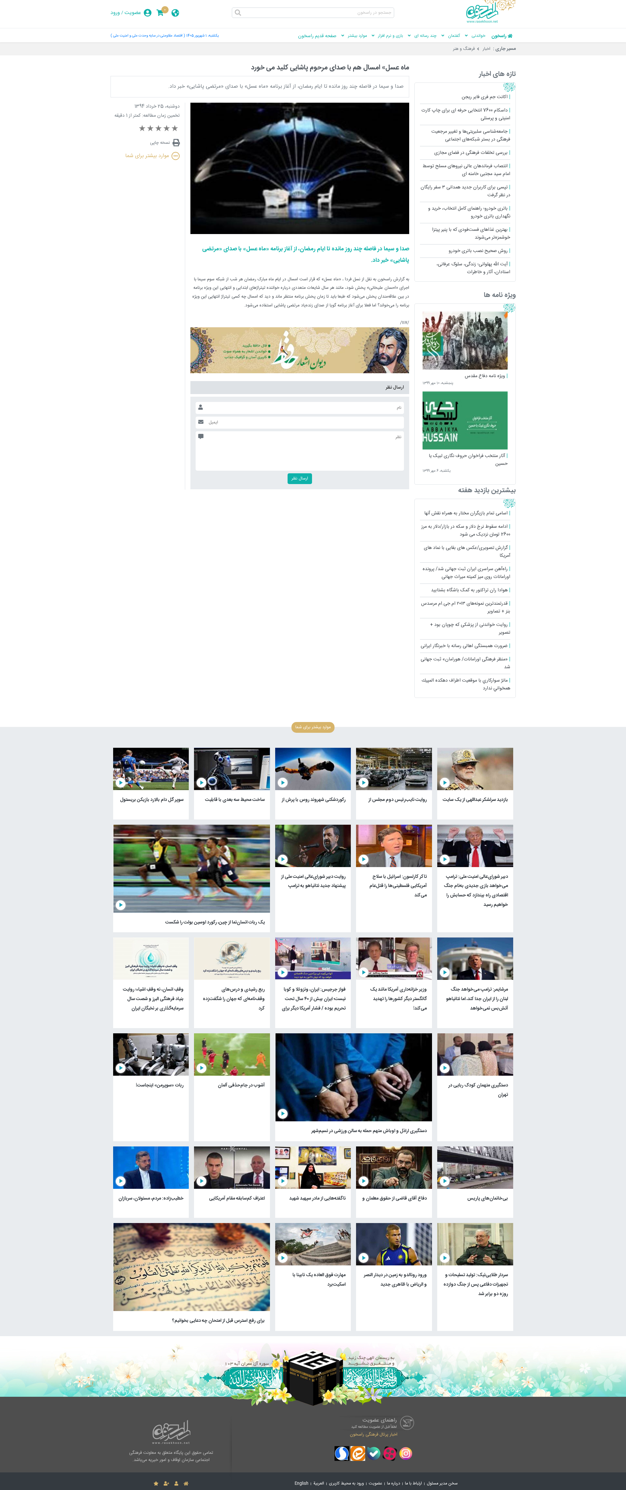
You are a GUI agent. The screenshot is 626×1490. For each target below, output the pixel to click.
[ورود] (176, 1484)
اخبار (486, 48)
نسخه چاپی (160, 142)
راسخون (498, 36)
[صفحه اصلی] (186, 1484)
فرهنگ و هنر (464, 48)
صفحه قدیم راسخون (317, 36)
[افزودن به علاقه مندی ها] (156, 1484)
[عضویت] (166, 1484)
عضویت (133, 12)
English (301, 1483)
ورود (115, 12)
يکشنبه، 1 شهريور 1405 (202, 36)
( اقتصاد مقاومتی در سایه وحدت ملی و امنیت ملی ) (148, 36)
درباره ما (393, 1483)
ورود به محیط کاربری (346, 1483)
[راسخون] (491, 21)
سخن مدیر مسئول (442, 1483)
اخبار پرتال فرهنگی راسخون (373, 1434)
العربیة (318, 1483)
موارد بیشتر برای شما (147, 156)
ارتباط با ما (413, 1483)
